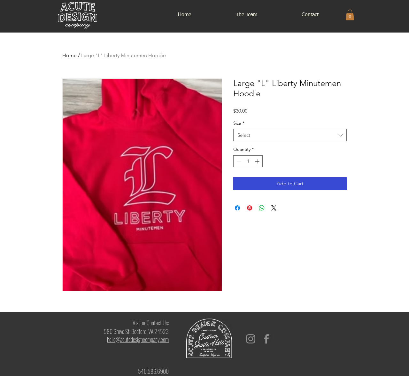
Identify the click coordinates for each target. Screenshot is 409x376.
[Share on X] (274, 208)
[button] (349, 15)
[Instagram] (250, 339)
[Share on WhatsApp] (262, 208)
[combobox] (290, 135)
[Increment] (258, 161)
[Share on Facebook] (237, 208)
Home (69, 55)
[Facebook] (266, 339)
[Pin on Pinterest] (249, 208)
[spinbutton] (248, 161)
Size (238, 123)
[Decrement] (238, 161)
